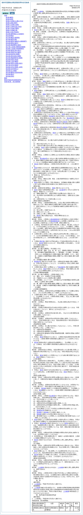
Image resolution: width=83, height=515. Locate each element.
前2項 (36, 440)
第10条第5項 (55, 219)
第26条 (39, 414)
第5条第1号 (40, 410)
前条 (38, 68)
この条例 (40, 11)
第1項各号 (61, 267)
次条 (38, 109)
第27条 (42, 241)
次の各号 (62, 190)
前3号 (38, 215)
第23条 (43, 388)
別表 (67, 22)
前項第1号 (37, 261)
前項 (35, 30)
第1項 (59, 122)
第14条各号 (43, 158)
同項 (63, 114)
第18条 (39, 412)
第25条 (46, 412)
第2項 (65, 122)
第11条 (39, 111)
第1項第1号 (70, 118)
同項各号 (52, 116)
